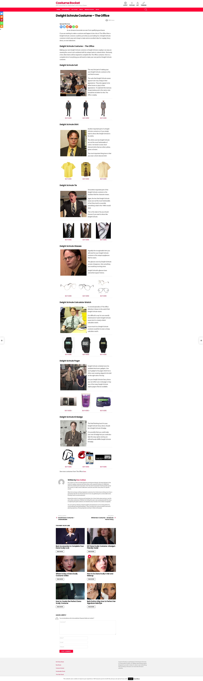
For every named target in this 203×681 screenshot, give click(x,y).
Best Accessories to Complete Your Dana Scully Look (70, 547)
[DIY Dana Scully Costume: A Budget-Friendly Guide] (101, 536)
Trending (143, 5)
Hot (137, 5)
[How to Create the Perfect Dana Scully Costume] (70, 591)
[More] (76, 26)
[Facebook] (61, 26)
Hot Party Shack (60, 661)
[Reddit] (67, 26)
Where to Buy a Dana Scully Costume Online (67, 575)
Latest (125, 5)
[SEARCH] (146, 10)
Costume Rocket (68, 3)
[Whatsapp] (73, 26)
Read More (60, 551)
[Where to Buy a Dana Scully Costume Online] (70, 564)
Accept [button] (130, 678)
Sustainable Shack (60, 671)
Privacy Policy (89, 9)
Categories (65, 9)
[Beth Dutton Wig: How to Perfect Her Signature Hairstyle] (101, 591)
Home (58, 9)
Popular (132, 5)
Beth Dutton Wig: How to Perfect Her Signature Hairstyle (101, 602)
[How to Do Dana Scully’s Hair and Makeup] (101, 564)
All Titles (74, 9)
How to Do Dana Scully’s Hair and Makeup (100, 575)
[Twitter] (64, 26)
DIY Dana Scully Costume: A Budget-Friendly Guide (101, 547)
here (84, 471)
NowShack (58, 665)
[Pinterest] (70, 26)
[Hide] (0, 29)
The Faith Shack (60, 674)
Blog (97, 9)
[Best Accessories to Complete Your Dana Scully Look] (70, 536)
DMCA (81, 9)
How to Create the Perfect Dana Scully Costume (68, 602)
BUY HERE (68, 118)
